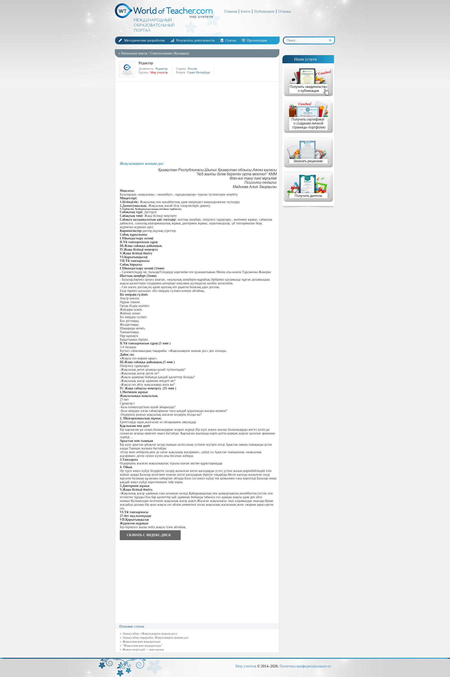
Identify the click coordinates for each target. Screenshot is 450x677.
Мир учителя (245, 666)
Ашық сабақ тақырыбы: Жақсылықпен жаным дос (156, 637)
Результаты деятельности (195, 40)
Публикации (264, 11)
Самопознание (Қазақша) (169, 53)
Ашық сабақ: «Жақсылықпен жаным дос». (150, 633)
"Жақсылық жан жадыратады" (142, 645)
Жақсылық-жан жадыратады (141, 641)
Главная (230, 11)
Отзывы (284, 11)
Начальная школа (134, 53)
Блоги (245, 11)
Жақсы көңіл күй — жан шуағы (143, 649)
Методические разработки (144, 40)
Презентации (257, 40)
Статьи (230, 40)
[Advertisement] (198, 121)
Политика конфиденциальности (305, 666)
